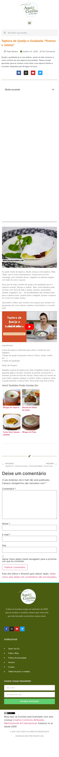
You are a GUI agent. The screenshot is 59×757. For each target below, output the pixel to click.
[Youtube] (33, 73)
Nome (6, 523)
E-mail (6, 534)
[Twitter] (40, 73)
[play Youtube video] (29, 326)
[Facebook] (19, 73)
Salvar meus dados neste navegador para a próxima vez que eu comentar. (29, 560)
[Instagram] (26, 73)
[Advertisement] (29, 126)
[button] (29, 23)
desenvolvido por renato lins (30, 736)
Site (4, 545)
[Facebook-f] (6, 629)
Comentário (9, 489)
